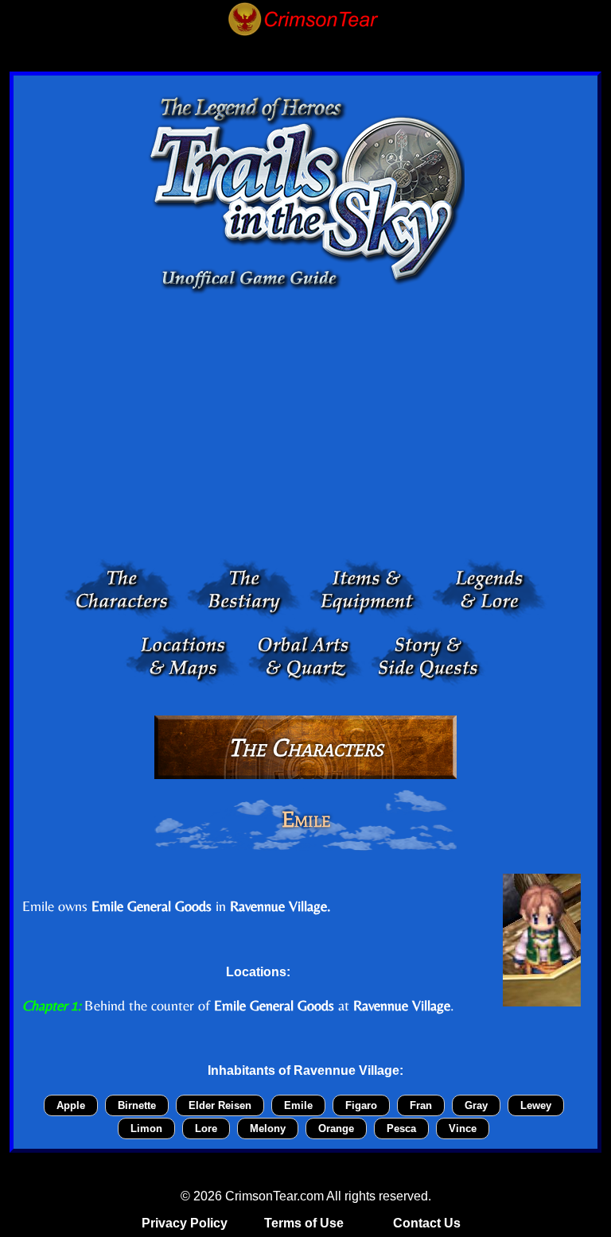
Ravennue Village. (280, 906)
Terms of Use (304, 1223)
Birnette (137, 1105)
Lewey (535, 1105)
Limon (146, 1128)
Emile (298, 1105)
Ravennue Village (401, 1005)
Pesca (401, 1128)
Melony (268, 1128)
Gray (476, 1105)
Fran (421, 1105)
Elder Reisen (220, 1105)
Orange (336, 1128)
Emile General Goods (151, 906)
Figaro (361, 1105)
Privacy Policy (185, 1223)
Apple (70, 1105)
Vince (463, 1128)
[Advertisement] (305, 430)
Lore (206, 1128)
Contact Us (427, 1223)
